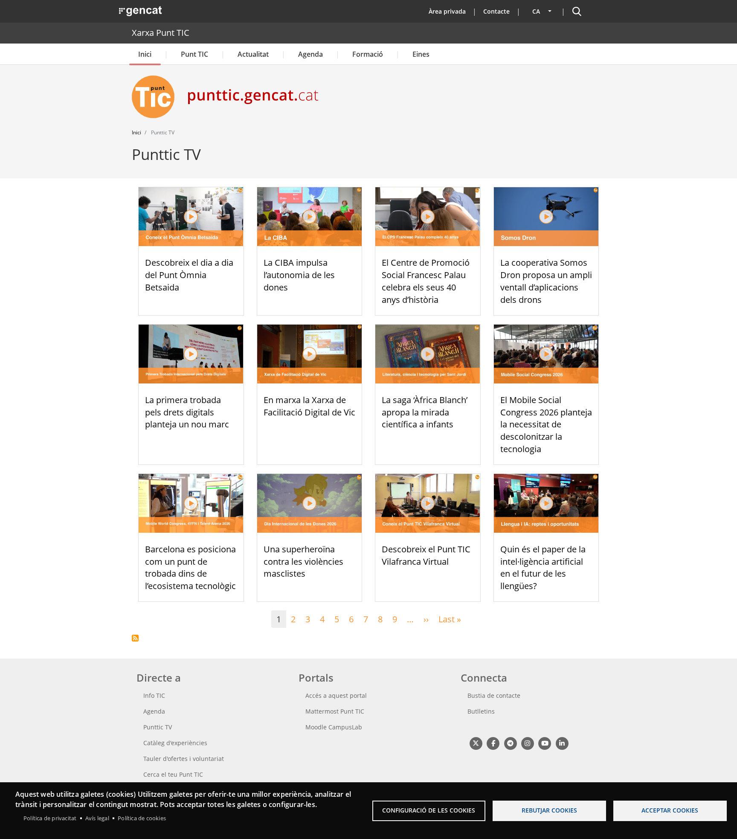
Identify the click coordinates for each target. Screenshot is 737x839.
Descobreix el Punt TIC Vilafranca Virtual (426, 555)
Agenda (310, 54)
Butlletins (481, 711)
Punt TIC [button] (194, 54)
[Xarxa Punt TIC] (156, 96)
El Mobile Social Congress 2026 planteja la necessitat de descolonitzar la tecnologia (546, 424)
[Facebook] (493, 742)
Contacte (496, 11)
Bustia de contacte (493, 695)
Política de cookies (142, 818)
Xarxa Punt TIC (160, 32)
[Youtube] (545, 742)
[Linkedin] (562, 742)
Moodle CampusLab (333, 727)
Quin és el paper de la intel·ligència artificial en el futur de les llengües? (543, 567)
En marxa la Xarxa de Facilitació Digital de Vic (309, 406)
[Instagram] (527, 742)
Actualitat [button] (253, 54)
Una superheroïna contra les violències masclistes (303, 561)
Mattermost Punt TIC (334, 711)
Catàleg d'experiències (175, 743)
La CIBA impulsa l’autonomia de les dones (299, 275)
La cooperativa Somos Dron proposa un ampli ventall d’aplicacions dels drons (546, 281)
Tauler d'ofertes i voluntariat (183, 759)
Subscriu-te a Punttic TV (135, 638)
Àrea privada (447, 11)
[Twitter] (476, 742)
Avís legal (97, 818)
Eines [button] (420, 54)
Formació (367, 54)
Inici (144, 54)
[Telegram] (510, 742)
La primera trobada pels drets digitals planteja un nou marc (187, 412)
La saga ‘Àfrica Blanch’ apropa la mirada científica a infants (424, 412)
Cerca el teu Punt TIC (173, 774)
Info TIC (154, 695)
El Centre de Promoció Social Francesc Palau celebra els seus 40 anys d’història (426, 281)
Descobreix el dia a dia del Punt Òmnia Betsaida (189, 275)
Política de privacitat (49, 818)
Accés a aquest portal (336, 695)
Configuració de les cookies (428, 810)
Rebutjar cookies (549, 810)
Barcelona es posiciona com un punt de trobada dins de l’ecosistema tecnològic (190, 567)
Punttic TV (157, 727)
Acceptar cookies (669, 810)
